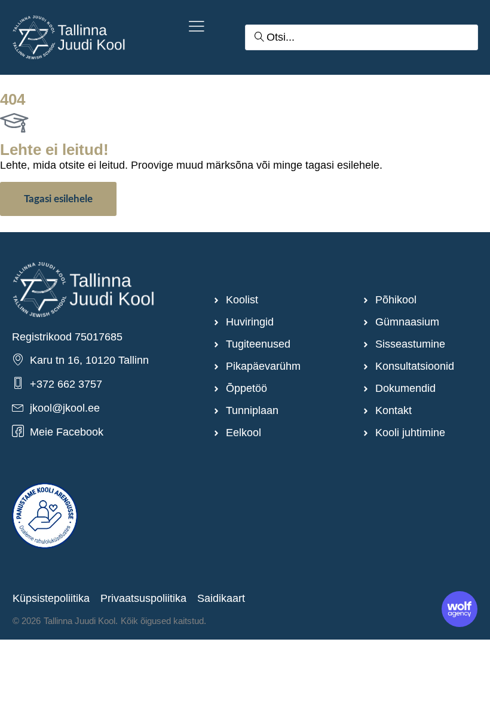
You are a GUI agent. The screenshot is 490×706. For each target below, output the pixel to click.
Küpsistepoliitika (51, 598)
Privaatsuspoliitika (143, 598)
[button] (196, 27)
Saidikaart (221, 598)
